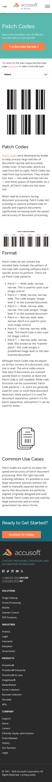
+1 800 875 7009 (10, 577)
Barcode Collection (11, 694)
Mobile (5, 607)
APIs (4, 704)
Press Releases (10, 738)
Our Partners (9, 747)
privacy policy (28, 774)
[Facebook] (3, 571)
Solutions (8, 590)
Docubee (6, 699)
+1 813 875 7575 (10, 581)
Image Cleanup (10, 597)
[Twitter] (8, 571)
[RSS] (22, 571)
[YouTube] (17, 571)
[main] (26, 264)
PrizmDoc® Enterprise (14, 670)
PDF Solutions (9, 617)
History (6, 743)
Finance (6, 631)
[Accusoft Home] (25, 6)
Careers (6, 728)
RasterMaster (9, 684)
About (5, 723)
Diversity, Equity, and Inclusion (18, 733)
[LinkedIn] (12, 571)
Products (8, 658)
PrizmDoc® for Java (12, 675)
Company (8, 711)
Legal (5, 636)
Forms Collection (10, 689)
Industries (8, 624)
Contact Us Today (21, 534)
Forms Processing (11, 602)
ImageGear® (9, 680)
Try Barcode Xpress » (24, 46)
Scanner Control (10, 612)
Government (8, 651)
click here (13, 66)
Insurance (7, 641)
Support (6, 718)
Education (7, 646)
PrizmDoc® (8, 665)
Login (4, 6)
